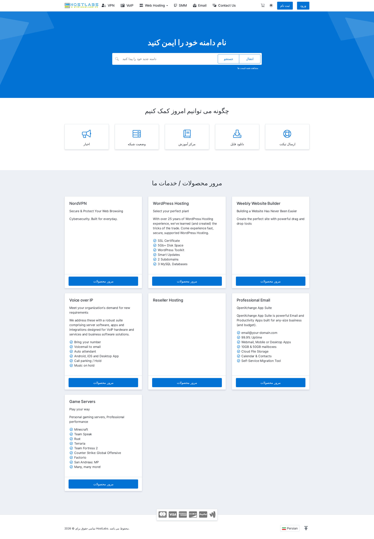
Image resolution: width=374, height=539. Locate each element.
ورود (303, 6)
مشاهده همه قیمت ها (247, 68)
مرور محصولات (103, 281)
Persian (292, 528)
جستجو (228, 59)
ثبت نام (285, 6)
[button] (306, 528)
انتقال (249, 59)
